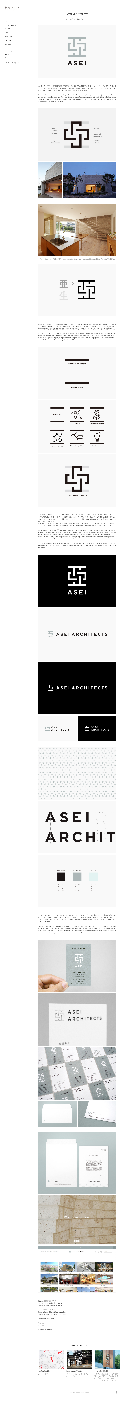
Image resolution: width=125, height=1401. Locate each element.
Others (8, 40)
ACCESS (8, 58)
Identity (8, 21)
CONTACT (8, 51)
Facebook (41, 1323)
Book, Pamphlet (11, 25)
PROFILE (8, 44)
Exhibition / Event (12, 36)
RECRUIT (8, 54)
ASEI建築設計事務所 (49, 1301)
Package (8, 29)
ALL (6, 17)
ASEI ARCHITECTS (48, 1310)
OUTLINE (8, 48)
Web (6, 33)
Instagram (41, 1325)
